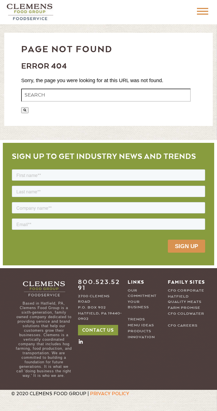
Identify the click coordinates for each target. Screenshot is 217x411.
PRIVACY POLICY (109, 394)
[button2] (81, 341)
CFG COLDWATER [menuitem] (186, 314)
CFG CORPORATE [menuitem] (186, 290)
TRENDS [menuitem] (136, 319)
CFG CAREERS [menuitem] (183, 325)
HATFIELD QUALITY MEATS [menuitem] (184, 299)
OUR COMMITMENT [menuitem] (142, 293)
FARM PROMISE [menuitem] (184, 308)
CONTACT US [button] (98, 330)
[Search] (25, 110)
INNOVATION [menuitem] (141, 337)
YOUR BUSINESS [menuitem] (138, 304)
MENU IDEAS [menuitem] (141, 325)
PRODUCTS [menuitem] (139, 331)
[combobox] (106, 95)
